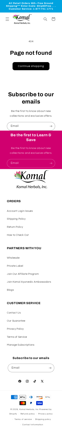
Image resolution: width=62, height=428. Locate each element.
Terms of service (23, 419)
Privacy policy (45, 414)
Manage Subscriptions (20, 345)
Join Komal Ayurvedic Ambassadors (29, 282)
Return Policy (15, 227)
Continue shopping (31, 66)
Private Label (15, 266)
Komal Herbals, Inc (29, 409)
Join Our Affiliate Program (23, 274)
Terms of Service (17, 337)
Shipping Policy (16, 219)
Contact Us (14, 312)
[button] (7, 19)
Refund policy (27, 414)
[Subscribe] (51, 126)
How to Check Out (18, 235)
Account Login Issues (20, 211)
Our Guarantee (16, 321)
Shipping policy (43, 419)
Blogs (10, 290)
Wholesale (13, 258)
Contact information (32, 425)
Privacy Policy (15, 329)
